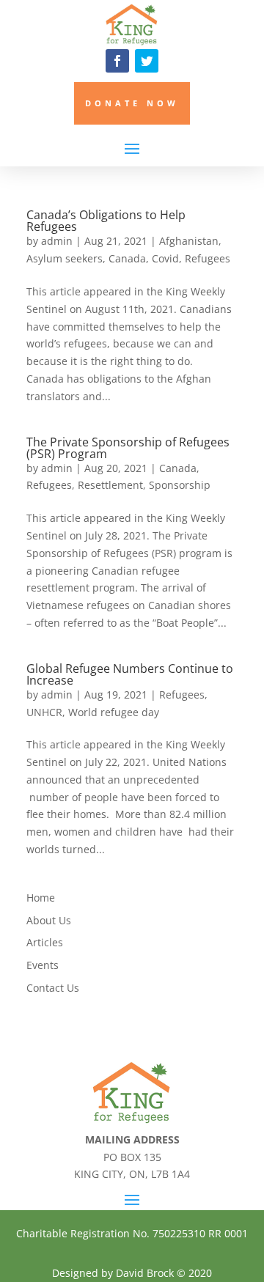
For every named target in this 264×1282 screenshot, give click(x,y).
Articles (44, 942)
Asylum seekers (64, 258)
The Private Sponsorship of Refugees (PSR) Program (128, 448)
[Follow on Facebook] (117, 61)
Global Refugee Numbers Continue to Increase (129, 674)
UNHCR (44, 712)
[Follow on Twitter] (146, 61)
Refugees (207, 258)
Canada (127, 258)
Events (42, 965)
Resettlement (110, 485)
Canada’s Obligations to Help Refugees (106, 221)
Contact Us (52, 988)
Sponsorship (179, 485)
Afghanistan (189, 241)
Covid (165, 258)
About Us (48, 920)
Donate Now (132, 102)
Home (40, 898)
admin (57, 241)
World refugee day (113, 712)
